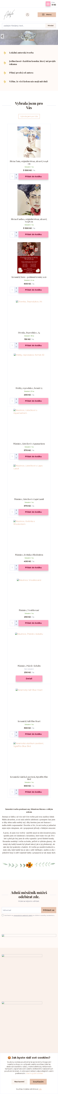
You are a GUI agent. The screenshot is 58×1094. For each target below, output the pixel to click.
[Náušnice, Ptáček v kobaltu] (29, 646)
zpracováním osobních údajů (22, 915)
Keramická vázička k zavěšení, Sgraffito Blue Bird (29, 778)
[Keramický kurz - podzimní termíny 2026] (29, 258)
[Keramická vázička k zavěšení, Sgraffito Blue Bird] (29, 757)
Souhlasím (38, 1081)
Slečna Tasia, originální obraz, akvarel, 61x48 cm (29, 162)
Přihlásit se (48, 910)
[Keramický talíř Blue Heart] (29, 702)
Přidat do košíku (33, 176)
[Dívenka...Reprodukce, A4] (29, 313)
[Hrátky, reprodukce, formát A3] (29, 369)
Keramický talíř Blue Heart (29, 721)
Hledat (51, 26)
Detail (29, 678)
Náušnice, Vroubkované (29, 610)
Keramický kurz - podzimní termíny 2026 (29, 277)
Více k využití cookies (34, 1073)
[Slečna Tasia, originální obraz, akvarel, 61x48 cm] (29, 142)
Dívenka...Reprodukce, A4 (29, 332)
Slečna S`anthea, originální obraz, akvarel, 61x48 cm (29, 220)
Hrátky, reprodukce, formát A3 (29, 388)
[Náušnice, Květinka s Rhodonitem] (29, 535)
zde (40, 1089)
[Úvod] (11, 14)
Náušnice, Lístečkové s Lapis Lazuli (29, 499)
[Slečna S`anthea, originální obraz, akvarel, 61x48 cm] (29, 200)
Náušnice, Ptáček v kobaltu (29, 666)
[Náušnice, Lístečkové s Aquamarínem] (29, 424)
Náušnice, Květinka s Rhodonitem (29, 554)
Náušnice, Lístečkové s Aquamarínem (29, 443)
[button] (2, 36)
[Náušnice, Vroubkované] (29, 591)
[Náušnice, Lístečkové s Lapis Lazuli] (29, 480)
